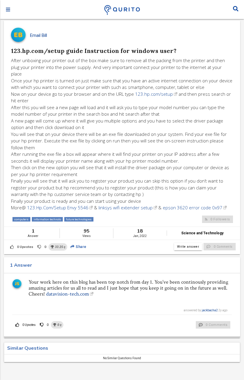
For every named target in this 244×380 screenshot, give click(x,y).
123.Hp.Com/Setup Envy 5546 (57, 208)
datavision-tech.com (67, 294)
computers (21, 219)
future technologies (79, 219)
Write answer (188, 247)
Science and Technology (202, 233)
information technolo (47, 219)
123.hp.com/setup (154, 94)
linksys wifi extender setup (125, 208)
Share (81, 247)
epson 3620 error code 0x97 (192, 208)
